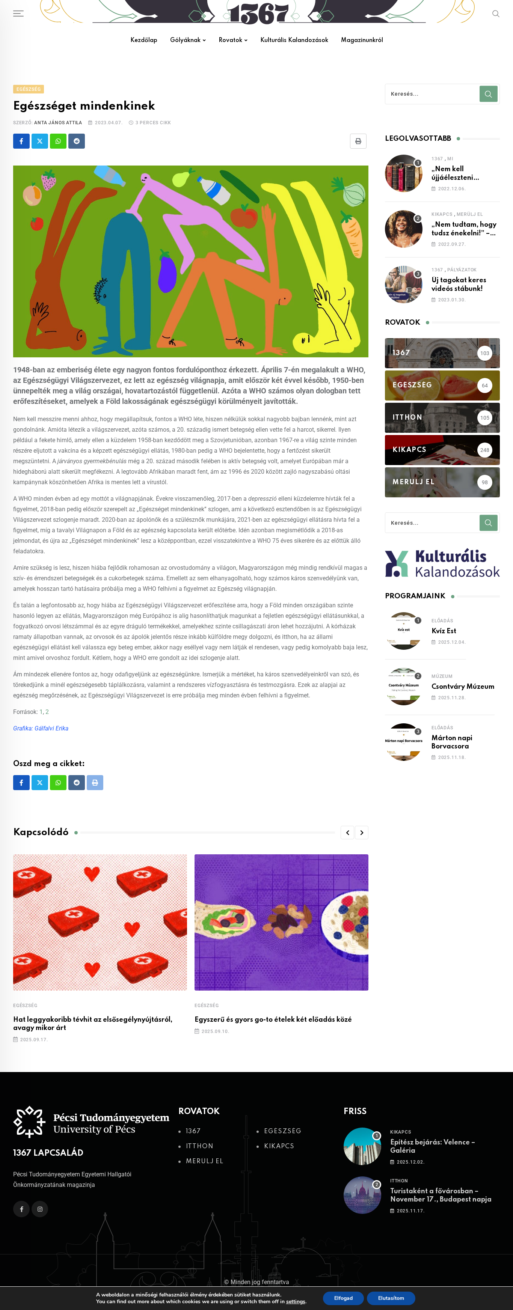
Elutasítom (391, 1298)
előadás (442, 620)
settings (295, 1301)
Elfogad (343, 1298)
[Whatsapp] (58, 141)
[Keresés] (496, 13)
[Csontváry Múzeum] (403, 686)
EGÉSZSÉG (25, 1005)
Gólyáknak (185, 41)
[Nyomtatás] (358, 141)
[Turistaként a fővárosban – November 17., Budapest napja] (362, 1195)
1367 (437, 158)
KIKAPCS (442, 214)
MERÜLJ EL (470, 214)
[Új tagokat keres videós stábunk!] (403, 284)
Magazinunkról (362, 41)
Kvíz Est (444, 631)
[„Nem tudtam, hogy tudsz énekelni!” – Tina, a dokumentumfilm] (403, 229)
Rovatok (230, 41)
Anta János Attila (58, 122)
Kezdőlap (143, 41)
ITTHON (399, 1181)
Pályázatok (462, 270)
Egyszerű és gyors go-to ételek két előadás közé (273, 1019)
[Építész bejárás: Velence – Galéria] (362, 1146)
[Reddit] (76, 141)
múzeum (442, 676)
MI (450, 158)
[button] (347, 832)
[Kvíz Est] (403, 631)
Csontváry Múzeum (463, 687)
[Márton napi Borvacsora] (403, 742)
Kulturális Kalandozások (294, 41)
